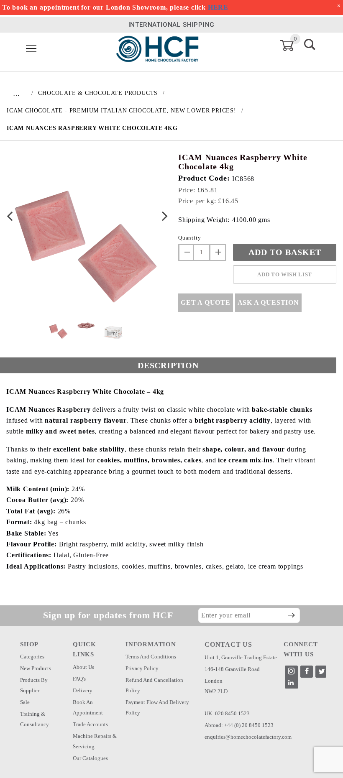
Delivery (82, 690)
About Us (83, 667)
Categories (32, 656)
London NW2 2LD (216, 686)
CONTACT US (228, 644)
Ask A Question (268, 302)
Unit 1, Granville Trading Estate (241, 657)
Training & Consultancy (34, 719)
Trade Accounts (90, 724)
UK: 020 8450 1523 (227, 713)
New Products (35, 668)
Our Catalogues (90, 758)
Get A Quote (205, 302)
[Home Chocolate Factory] (157, 48)
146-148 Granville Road (232, 669)
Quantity (189, 238)
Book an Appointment (88, 707)
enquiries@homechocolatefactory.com (248, 737)
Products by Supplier (34, 685)
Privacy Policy (142, 668)
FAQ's (79, 679)
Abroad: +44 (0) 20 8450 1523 (239, 725)
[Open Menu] (31, 49)
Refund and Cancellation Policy (154, 685)
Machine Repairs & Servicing (95, 741)
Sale (25, 702)
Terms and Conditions (150, 656)
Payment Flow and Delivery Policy (157, 707)
